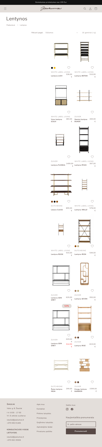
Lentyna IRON (80, 254)
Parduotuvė (11, 25)
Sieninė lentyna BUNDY (81, 120)
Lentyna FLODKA (58, 165)
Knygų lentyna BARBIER (81, 390)
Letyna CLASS (57, 210)
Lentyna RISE (80, 346)
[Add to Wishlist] (69, 68)
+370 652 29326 (14, 440)
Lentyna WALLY (81, 210)
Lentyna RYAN (80, 165)
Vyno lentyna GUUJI (56, 120)
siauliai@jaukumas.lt (15, 420)
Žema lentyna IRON (56, 390)
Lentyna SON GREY (56, 299)
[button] (5, 8)
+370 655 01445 (14, 423)
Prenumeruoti (81, 431)
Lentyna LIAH (56, 76)
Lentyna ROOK (57, 254)
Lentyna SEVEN (81, 299)
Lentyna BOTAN (81, 76)
